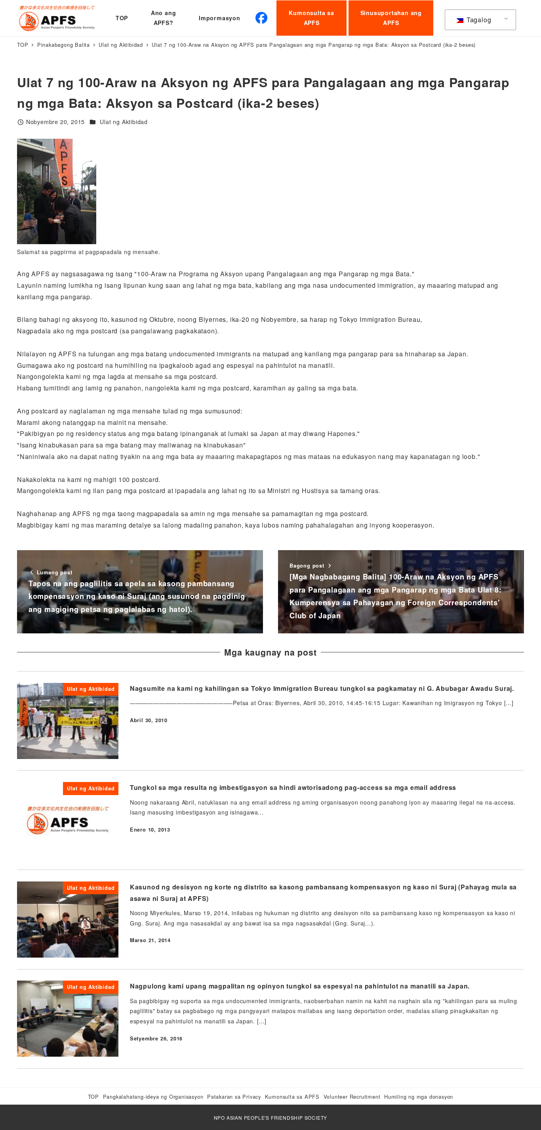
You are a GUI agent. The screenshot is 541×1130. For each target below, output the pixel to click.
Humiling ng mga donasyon (418, 1096)
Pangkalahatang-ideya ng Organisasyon (153, 1096)
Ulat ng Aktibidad (124, 122)
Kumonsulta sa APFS (292, 1096)
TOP (93, 1096)
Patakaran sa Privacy (234, 1096)
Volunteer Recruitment (352, 1096)
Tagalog (478, 19)
